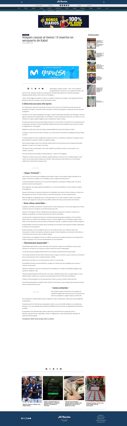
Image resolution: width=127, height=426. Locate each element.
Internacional (58, 8)
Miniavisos (89, 5)
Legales (74, 8)
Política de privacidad (101, 420)
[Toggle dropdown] (108, 8)
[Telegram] (39, 89)
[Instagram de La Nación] (64, 5)
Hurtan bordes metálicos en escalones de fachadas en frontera (99, 89)
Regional (33, 8)
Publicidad (51, 5)
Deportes (99, 8)
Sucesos (91, 8)
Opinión (67, 8)
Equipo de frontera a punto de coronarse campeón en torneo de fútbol (100, 66)
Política (25, 8)
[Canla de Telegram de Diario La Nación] (28, 418)
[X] (32, 89)
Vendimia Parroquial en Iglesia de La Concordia (99, 78)
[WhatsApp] (35, 89)
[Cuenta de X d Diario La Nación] (24, 418)
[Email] (43, 89)
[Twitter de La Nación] (62, 5)
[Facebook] (28, 89)
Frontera (41, 8)
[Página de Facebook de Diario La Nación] (22, 418)
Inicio (19, 8)
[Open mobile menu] (21, 2)
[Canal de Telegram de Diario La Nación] (66, 5)
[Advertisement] (53, 53)
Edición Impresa (101, 417)
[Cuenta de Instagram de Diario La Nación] (26, 418)
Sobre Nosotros (101, 422)
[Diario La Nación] (62, 2)
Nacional (49, 8)
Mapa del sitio (101, 418)
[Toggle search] (104, 2)
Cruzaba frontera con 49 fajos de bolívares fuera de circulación (95, 404)
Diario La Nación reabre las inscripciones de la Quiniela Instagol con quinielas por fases (51, 403)
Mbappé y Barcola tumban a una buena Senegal (31, 405)
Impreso (79, 5)
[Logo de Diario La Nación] (64, 417)
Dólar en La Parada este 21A (100, 101)
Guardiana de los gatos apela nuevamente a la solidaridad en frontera (100, 55)
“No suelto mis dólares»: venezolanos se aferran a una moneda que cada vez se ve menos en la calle (73, 403)
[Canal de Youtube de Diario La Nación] (68, 5)
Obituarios (82, 8)
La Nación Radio (38, 5)
